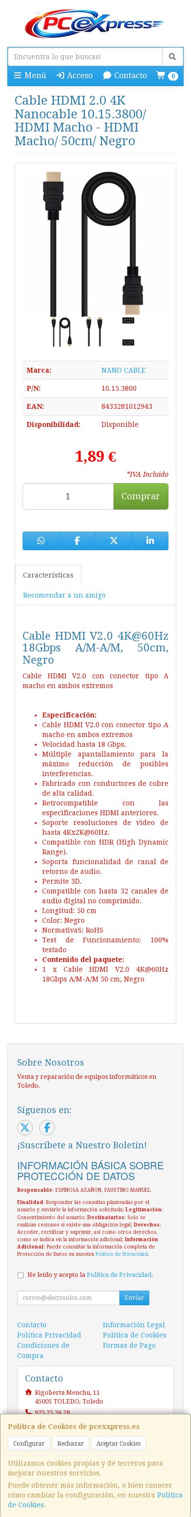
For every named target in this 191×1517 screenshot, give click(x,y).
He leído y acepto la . (90, 1274)
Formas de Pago (129, 1345)
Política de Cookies (135, 1335)
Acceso (79, 75)
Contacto (129, 75)
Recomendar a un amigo (64, 595)
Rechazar (70, 1443)
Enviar (134, 1297)
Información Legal (134, 1325)
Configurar (29, 1443)
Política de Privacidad (122, 1254)
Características (48, 575)
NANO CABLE (123, 370)
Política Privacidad (49, 1335)
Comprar (140, 496)
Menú (34, 75)
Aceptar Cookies (118, 1443)
